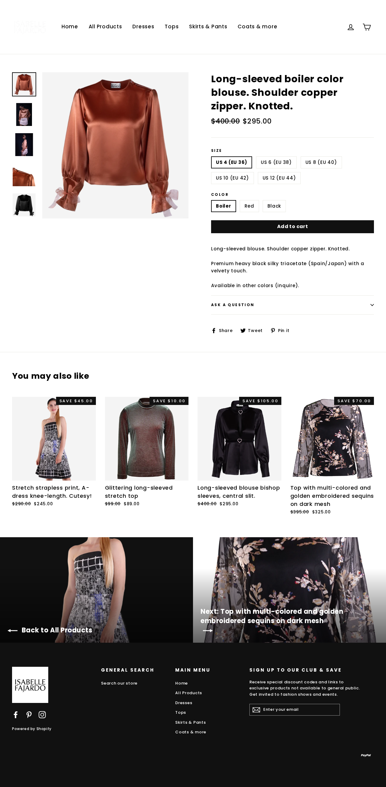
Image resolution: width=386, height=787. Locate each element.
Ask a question (233, 304)
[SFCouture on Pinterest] (29, 714)
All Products (105, 26)
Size (216, 150)
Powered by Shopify (32, 728)
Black (274, 206)
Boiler (223, 206)
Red (249, 206)
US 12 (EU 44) (279, 178)
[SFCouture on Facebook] (15, 714)
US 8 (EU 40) (321, 162)
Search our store (119, 683)
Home (70, 26)
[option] (115, 145)
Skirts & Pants (208, 26)
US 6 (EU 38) (276, 162)
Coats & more (257, 26)
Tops (172, 26)
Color (220, 194)
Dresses (143, 26)
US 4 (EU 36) (231, 162)
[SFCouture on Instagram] (42, 714)
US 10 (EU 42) (232, 178)
